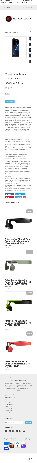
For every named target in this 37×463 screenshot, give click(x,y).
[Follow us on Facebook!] (6, 431)
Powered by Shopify (25, 439)
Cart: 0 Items (29, 7)
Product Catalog (9, 404)
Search (6, 415)
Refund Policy (8, 408)
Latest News (9, 378)
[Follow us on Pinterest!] (13, 431)
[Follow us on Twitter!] (10, 431)
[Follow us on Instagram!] (20, 431)
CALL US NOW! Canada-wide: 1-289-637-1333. (15, 1)
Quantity (7, 93)
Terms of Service (9, 413)
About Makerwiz (9, 399)
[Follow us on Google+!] (17, 431)
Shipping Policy (9, 410)
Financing (7, 402)
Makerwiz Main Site (10, 397)
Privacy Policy (8, 406)
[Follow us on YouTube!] (24, 431)
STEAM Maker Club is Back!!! (18, 380)
